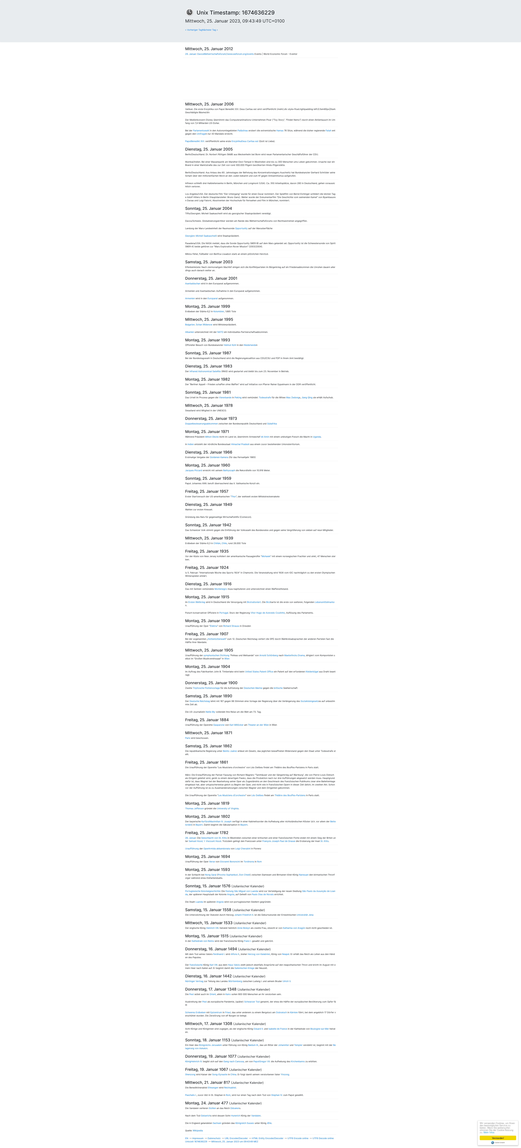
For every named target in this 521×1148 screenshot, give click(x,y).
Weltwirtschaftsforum (215, 54)
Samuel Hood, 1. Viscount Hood (205, 841)
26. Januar (190, 837)
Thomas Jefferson (194, 808)
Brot (249, 602)
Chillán (217, 543)
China (233, 1074)
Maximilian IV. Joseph (220, 821)
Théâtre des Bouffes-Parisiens (290, 795)
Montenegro (221, 589)
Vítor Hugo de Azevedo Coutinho (268, 612)
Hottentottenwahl (217, 639)
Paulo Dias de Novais (263, 894)
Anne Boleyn (243, 928)
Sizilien (212, 1108)
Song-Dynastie (219, 1074)
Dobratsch (281, 1012)
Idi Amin (265, 436)
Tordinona (249, 861)
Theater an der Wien (258, 724)
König (188, 1061)
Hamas (279, 130)
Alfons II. (235, 954)
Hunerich (235, 1115)
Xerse (212, 861)
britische (278, 688)
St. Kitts (324, 841)
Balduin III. (253, 1045)
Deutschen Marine (253, 688)
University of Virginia (228, 808)
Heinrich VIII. (212, 928)
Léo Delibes (257, 795)
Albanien (189, 332)
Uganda (317, 436)
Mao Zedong (292, 397)
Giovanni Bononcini (230, 861)
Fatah (328, 130)
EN (186, 1138)
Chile (224, 543)
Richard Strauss (231, 626)
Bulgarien (190, 324)
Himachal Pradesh (240, 444)
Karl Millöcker (237, 724)
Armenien (190, 298)
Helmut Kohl (230, 345)
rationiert (256, 602)
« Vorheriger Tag (193, 29)
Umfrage (201, 133)
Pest (191, 994)
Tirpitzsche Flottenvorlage (206, 688)
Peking (238, 397)
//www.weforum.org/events (240, 54)
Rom (259, 861)
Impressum (198, 1138)
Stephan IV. (277, 1095)
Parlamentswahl (201, 130)
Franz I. (247, 941)
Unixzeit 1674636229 (196, 1141)
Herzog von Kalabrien (259, 954)
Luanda (199, 901)
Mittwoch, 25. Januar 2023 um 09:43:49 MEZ (234, 1141)
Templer (298, 1045)
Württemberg (235, 981)
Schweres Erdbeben (195, 1012)
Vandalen (256, 1115)
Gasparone (218, 724)
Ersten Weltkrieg (196, 602)
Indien (191, 444)
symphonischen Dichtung (216, 655)
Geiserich (205, 1115)
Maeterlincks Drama (294, 655)
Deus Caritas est (249, 141)
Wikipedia (198, 1130)
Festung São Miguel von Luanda (241, 891)
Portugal (223, 612)
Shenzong (190, 1074)
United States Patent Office (259, 671)
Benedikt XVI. (198, 141)
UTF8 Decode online (323, 1138)
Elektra (213, 626)
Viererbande (225, 397)
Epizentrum (216, 1012)
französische (196, 964)
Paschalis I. (190, 1095)
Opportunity (241, 228)
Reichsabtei (230, 1087)
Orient (213, 994)
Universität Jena (305, 914)
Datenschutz (214, 1138)
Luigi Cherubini (242, 848)
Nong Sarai (210, 874)
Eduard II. (258, 1028)
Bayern (199, 824)
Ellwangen (213, 1087)
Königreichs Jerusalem (210, 1045)
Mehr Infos (489, 1132)
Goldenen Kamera (219, 457)
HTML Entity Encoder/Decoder (267, 1138)
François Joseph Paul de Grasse (278, 841)
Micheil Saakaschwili (206, 235)
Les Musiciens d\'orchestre (231, 795)
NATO (220, 332)
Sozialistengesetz (310, 701)
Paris (187, 738)
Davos (200, 54)
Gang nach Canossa (233, 1061)
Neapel (285, 954)
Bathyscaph (229, 470)
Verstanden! (498, 1138)
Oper (206, 848)
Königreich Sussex (244, 1123)
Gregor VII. (264, 1061)
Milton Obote (212, 436)
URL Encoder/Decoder (236, 1138)
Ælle (269, 1123)
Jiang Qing (306, 397)
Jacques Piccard (193, 470)
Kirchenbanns (298, 1061)
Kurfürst (205, 821)
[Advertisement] (260, 79)
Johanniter (283, 1045)
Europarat (213, 298)
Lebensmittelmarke (324, 602)
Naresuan (304, 874)
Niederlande (250, 345)
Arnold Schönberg (268, 655)
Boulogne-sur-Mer (319, 1028)
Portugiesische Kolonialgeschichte (202, 891)
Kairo (228, 994)
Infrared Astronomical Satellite (205, 371)
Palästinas (243, 130)
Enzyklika (236, 141)
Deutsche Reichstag (200, 701)
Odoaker (234, 1108)
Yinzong (285, 1074)
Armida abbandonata (219, 848)
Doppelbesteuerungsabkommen (201, 423)
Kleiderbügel (312, 671)
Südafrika (272, 423)
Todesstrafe (265, 397)
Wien (226, 658)
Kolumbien (218, 311)
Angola (230, 894)
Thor (233, 496)
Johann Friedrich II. (244, 914)
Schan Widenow (204, 324)
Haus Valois (234, 964)
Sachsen (217, 1123)
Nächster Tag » (210, 29)
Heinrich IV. (196, 1061)
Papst (188, 141)
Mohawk (266, 556)
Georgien (190, 235)
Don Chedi (244, 874)
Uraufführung (192, 848)
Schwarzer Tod (252, 1001)
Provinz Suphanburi (228, 874)
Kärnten (294, 1012)
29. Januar (190, 54)
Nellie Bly (210, 711)
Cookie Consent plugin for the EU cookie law (498, 1142)
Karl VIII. (214, 964)
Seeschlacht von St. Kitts (214, 837)
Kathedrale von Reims (203, 941)
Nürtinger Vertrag (194, 981)
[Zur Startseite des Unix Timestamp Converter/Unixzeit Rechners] (191, 12)
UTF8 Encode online (298, 1138)
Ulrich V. (287, 981)
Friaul (228, 1012)
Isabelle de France (278, 1028)
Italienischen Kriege (244, 968)
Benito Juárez (230, 751)
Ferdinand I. (219, 954)
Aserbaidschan (192, 283)
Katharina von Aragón (294, 928)
